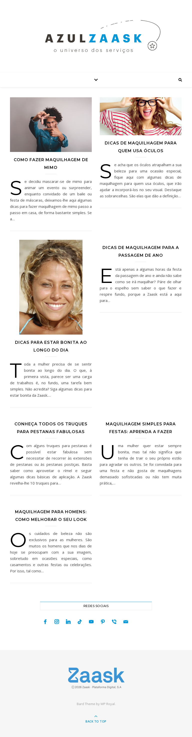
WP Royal (107, 704)
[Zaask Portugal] (96, 678)
